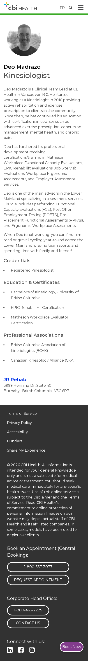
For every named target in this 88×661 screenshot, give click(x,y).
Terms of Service (22, 414)
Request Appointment (38, 580)
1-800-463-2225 (28, 610)
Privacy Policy (19, 423)
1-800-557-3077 (38, 566)
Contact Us (28, 623)
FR (62, 8)
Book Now (71, 647)
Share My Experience (26, 450)
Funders (14, 441)
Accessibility (17, 432)
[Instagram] (33, 649)
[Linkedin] (10, 649)
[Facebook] (21, 649)
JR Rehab (15, 379)
